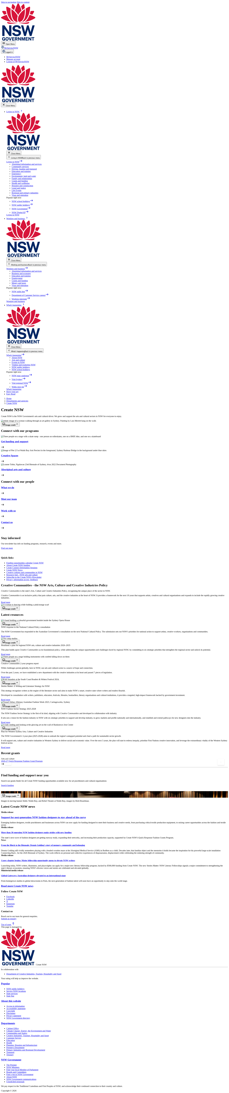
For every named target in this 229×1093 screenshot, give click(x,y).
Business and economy (21, 273)
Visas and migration (20, 195)
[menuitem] (13, 57)
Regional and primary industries (25, 193)
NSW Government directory (18, 1018)
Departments (8, 1023)
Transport (10, 1052)
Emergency (16, 174)
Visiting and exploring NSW (24, 365)
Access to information (15, 1006)
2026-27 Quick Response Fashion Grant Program (22, 761)
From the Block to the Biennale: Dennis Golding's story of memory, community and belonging (43, 845)
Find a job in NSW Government (19, 1074)
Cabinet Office (12, 1028)
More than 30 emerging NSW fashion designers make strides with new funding (36, 832)
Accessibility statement (15, 1008)
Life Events (16, 190)
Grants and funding (20, 181)
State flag (10, 996)
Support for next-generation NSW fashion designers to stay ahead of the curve (43, 817)
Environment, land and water (24, 176)
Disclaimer (10, 1013)
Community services (20, 166)
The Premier (11, 1065)
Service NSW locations (16, 991)
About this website (11, 1001)
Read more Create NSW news (17, 886)
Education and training (21, 171)
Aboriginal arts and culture (16, 469)
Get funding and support (14, 441)
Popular (5, 983)
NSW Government (11, 1059)
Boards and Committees (16, 1072)
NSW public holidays (21, 367)
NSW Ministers (12, 1067)
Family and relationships (22, 178)
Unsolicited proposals (15, 1082)
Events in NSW (18, 362)
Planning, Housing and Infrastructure (21, 1045)
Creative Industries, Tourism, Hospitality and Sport (27, 1035)
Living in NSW (14, 162)
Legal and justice (19, 188)
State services (12, 993)
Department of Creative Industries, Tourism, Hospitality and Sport (33, 974)
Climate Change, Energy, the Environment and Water (28, 1031)
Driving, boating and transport (24, 169)
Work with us (8, 510)
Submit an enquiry (8, 919)
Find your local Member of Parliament (22, 1070)
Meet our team (9, 499)
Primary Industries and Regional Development (25, 1050)
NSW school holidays (21, 369)
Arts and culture (18, 360)
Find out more (7, 548)
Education (10, 1040)
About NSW (17, 358)
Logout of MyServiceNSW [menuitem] (17, 62)
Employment (17, 278)
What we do (7, 487)
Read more (5, 602)
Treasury (10, 1055)
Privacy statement (13, 1016)
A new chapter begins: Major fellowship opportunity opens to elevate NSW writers (38, 860)
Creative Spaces (9, 455)
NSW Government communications (21, 1079)
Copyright (10, 1011)
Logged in (9, 52)
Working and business (17, 269)
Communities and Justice (16, 1033)
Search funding (7, 785)
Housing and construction (22, 186)
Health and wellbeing (21, 183)
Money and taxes (19, 283)
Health (9, 1043)
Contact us (7, 522)
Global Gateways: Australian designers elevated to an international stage (33, 875)
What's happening (15, 355)
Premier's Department (15, 1047)
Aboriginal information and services (27, 164)
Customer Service (13, 1038)
